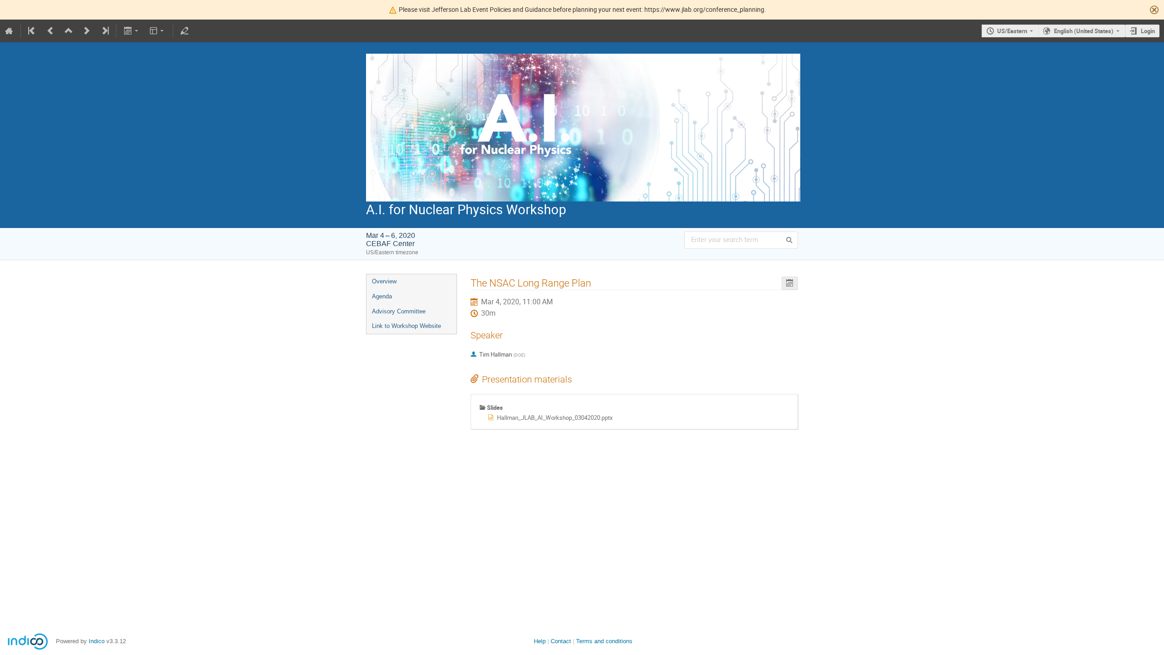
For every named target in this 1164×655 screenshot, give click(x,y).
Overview (384, 281)
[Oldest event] (32, 31)
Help (540, 641)
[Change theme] (158, 31)
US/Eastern (1012, 31)
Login (1148, 31)
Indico (97, 641)
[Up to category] (69, 31)
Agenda (382, 296)
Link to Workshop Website (406, 325)
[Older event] (50, 31)
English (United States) (1084, 31)
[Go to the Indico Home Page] (9, 31)
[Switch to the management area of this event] (185, 31)
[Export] (132, 31)
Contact (561, 641)
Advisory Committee (399, 311)
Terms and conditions (604, 641)
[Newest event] (104, 31)
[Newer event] (87, 31)
